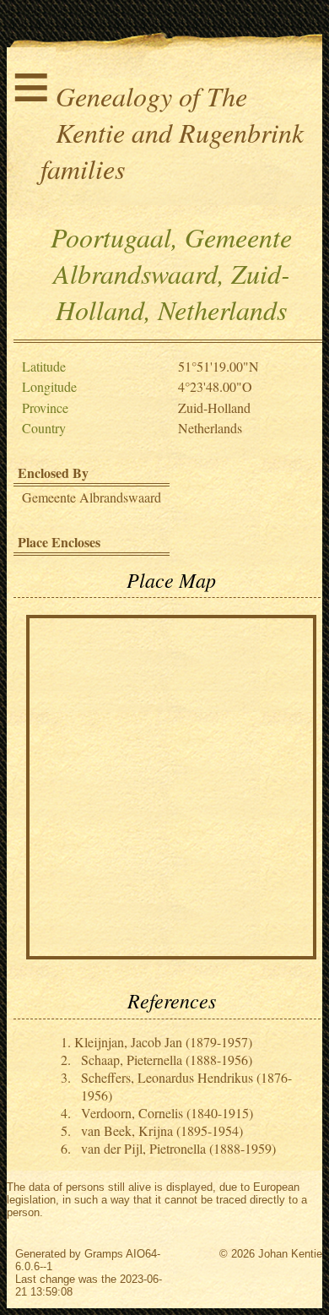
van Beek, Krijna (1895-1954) (162, 1130)
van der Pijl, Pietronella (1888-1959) (178, 1148)
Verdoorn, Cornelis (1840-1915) (167, 1113)
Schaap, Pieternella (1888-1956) (166, 1059)
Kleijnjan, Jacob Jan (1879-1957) (163, 1042)
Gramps (103, 1253)
